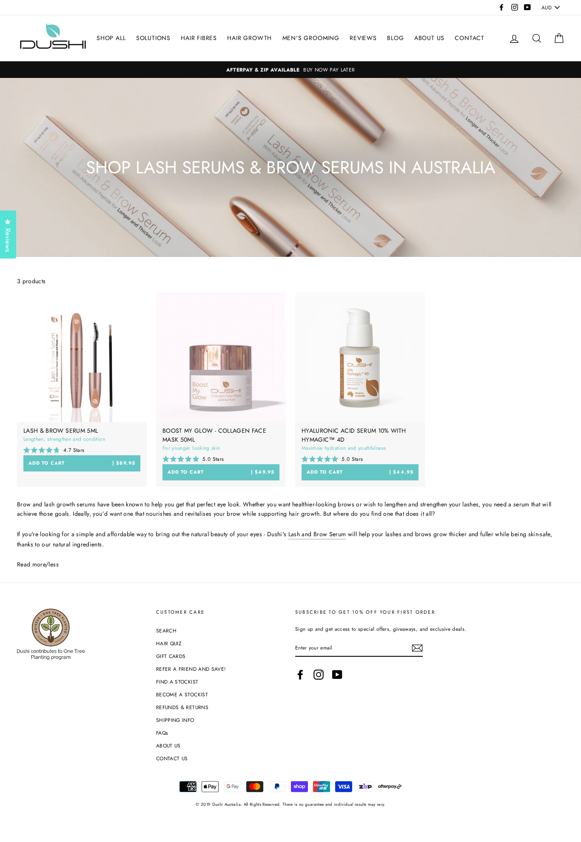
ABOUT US (168, 745)
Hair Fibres (199, 38)
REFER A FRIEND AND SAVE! (191, 668)
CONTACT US (172, 758)
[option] (290, 70)
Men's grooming (310, 38)
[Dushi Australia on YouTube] (337, 675)
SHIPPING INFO (175, 720)
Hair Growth (249, 38)
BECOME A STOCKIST (182, 694)
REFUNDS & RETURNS (182, 707)
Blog (395, 38)
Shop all (111, 38)
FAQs (162, 732)
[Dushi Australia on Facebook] (300, 675)
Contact (469, 38)
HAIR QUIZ (168, 643)
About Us (429, 38)
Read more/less (38, 564)
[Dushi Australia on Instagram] (318, 675)
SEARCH (166, 630)
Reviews (363, 38)
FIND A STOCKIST (177, 681)
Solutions (153, 38)
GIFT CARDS (171, 656)
